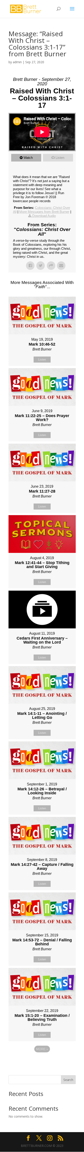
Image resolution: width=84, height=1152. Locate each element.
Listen (60, 157)
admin (17, 62)
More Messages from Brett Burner (44, 212)
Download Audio (44, 216)
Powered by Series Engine (42, 1061)
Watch (28, 157)
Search (68, 1080)
